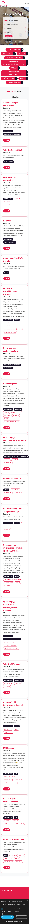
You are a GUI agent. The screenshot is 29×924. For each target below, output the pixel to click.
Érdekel (7, 140)
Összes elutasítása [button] (21, 917)
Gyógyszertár (8, 78)
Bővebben (13, 906)
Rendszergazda (10, 384)
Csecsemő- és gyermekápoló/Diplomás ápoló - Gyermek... (13, 548)
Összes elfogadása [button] (7, 917)
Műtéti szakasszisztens (13, 839)
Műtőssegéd (8, 748)
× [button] (27, 901)
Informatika (7, 54)
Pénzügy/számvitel (14, 57)
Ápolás (14, 68)
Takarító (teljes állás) (12, 150)
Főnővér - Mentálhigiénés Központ (10, 291)
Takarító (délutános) (12, 664)
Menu (26, 3)
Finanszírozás (14, 82)
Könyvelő (7, 221)
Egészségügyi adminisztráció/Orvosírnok (14, 63)
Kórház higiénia (13, 50)
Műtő (22, 78)
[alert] (14, 911)
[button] (14, 921)
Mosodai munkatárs (12, 478)
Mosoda (22, 54)
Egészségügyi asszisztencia (14, 73)
